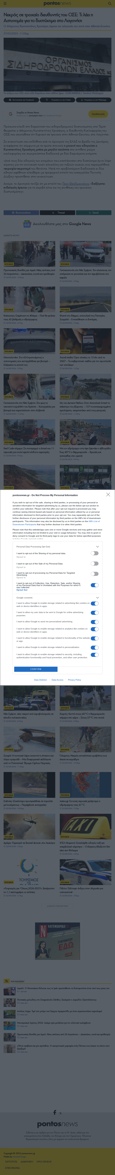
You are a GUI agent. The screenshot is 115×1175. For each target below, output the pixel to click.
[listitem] (57, 546)
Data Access (57, 680)
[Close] (109, 495)
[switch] (95, 553)
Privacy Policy (74, 680)
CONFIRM (35, 669)
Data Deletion (40, 680)
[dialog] (57, 587)
